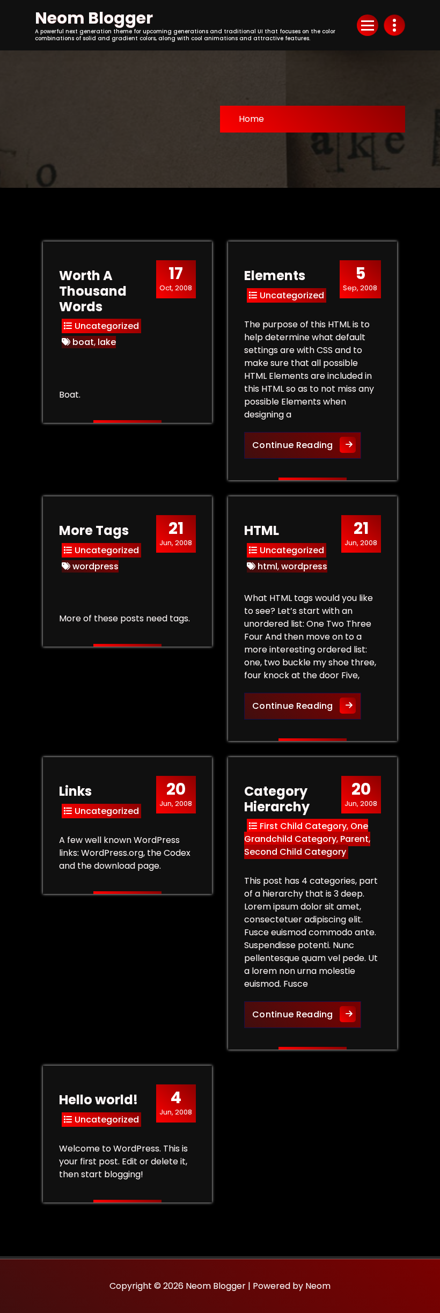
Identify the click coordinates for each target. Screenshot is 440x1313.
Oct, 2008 (175, 278)
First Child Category (303, 826)
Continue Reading (306, 444)
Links (75, 791)
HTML (261, 530)
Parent (354, 839)
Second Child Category (295, 852)
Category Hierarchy (277, 799)
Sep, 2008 (360, 278)
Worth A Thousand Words (93, 291)
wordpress (95, 566)
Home (251, 119)
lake (107, 342)
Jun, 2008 (175, 533)
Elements (274, 275)
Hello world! (98, 1100)
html (267, 566)
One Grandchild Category (306, 832)
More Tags (94, 530)
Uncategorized (107, 326)
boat (83, 342)
